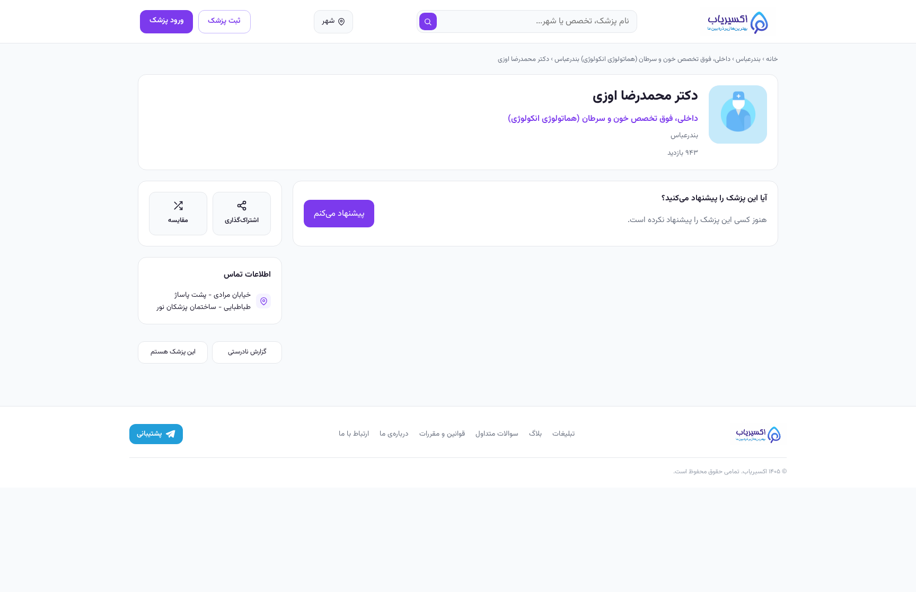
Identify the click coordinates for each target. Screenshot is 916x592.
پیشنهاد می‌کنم (339, 213)
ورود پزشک (166, 20)
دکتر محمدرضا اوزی (523, 59)
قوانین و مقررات (442, 433)
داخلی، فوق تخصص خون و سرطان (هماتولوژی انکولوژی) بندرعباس (642, 59)
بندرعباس (748, 59)
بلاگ (535, 433)
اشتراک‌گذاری (242, 220)
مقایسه (178, 220)
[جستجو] (428, 22)
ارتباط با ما (354, 433)
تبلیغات (563, 433)
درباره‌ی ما (394, 433)
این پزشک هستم (173, 352)
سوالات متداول (496, 433)
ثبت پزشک (224, 21)
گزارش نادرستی (247, 352)
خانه (772, 59)
